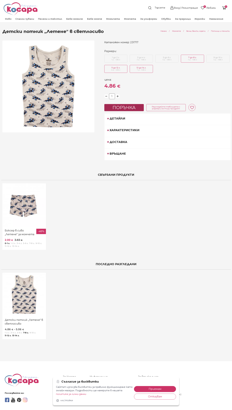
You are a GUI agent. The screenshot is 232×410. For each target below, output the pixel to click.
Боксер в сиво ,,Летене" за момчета (19, 232)
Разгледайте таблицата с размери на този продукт (166, 107)
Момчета (130, 18)
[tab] (167, 119)
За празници (183, 18)
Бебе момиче (74, 18)
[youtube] (13, 400)
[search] (158, 8)
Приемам (155, 388)
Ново (8, 18)
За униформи (148, 18)
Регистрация (189, 8)
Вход (177, 8)
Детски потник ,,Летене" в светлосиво (24, 321)
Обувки (166, 18)
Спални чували (24, 18)
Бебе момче (94, 18)
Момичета (113, 18)
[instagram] (25, 400)
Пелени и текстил (50, 18)
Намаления (216, 18)
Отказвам (155, 396)
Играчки (200, 18)
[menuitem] (8, 19)
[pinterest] (19, 400)
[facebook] (7, 400)
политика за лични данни (71, 394)
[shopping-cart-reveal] (223, 8)
